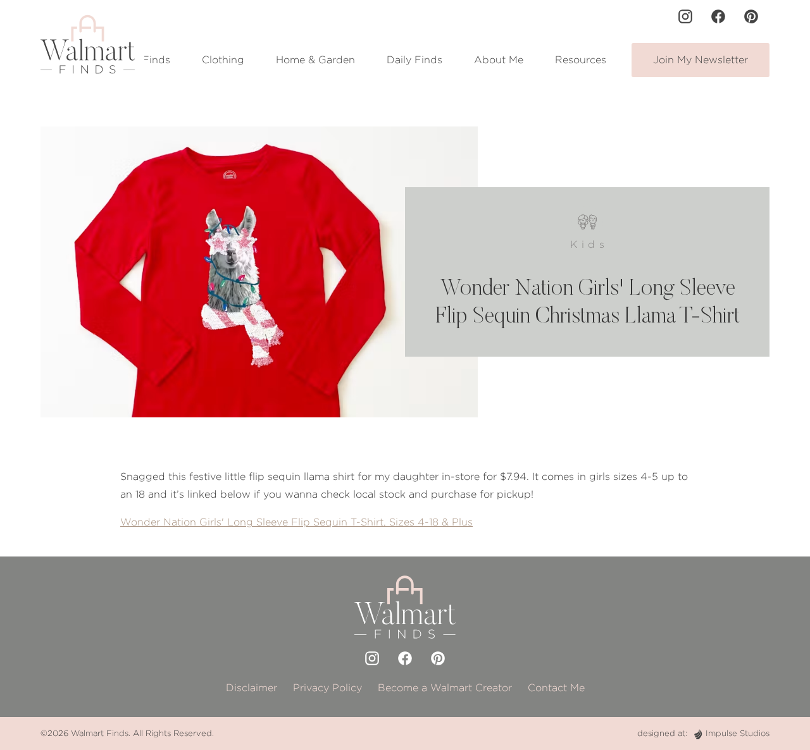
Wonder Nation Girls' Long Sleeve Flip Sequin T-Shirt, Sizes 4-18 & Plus (296, 522)
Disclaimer (251, 688)
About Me (498, 60)
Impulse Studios (738, 733)
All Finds (148, 60)
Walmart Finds (99, 733)
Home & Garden (315, 60)
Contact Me (556, 688)
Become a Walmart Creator (445, 688)
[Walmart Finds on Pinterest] (751, 16)
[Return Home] (87, 44)
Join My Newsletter (700, 60)
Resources (580, 60)
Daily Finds (414, 60)
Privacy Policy (327, 688)
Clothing (223, 60)
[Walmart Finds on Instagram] (685, 16)
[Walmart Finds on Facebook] (718, 16)
